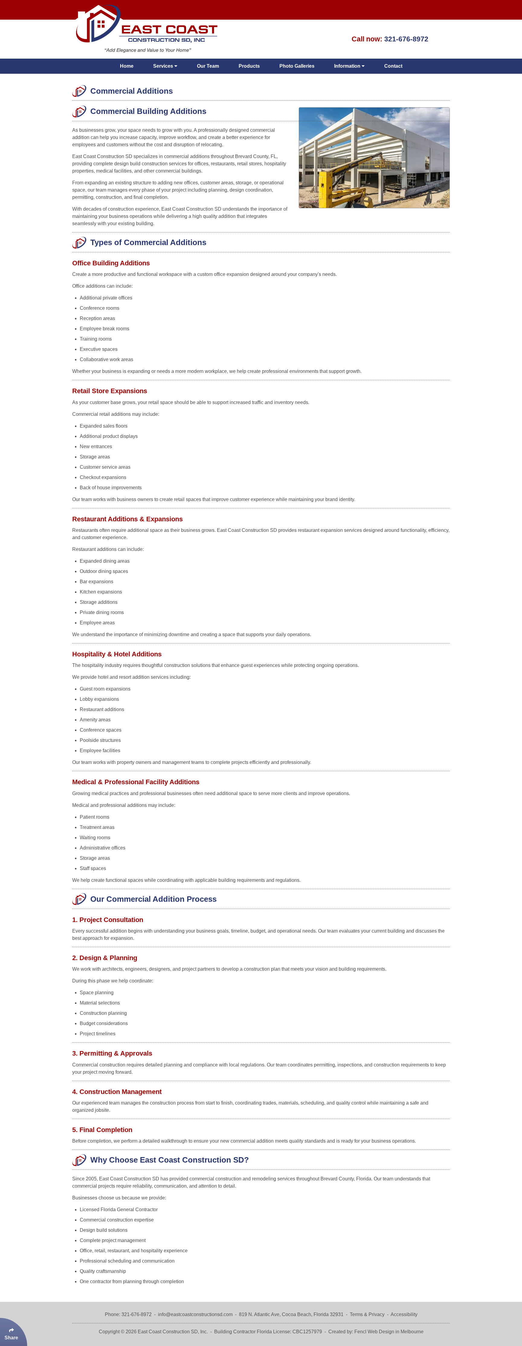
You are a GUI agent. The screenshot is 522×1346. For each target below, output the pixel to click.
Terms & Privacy (367, 1314)
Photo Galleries (296, 66)
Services (163, 66)
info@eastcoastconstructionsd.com (195, 1314)
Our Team (208, 66)
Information (348, 66)
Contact (393, 66)
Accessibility (404, 1314)
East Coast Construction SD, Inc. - (175, 1331)
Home (127, 66)
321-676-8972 (406, 39)
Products (249, 66)
